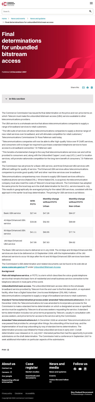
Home (4, 18)
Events (52, 376)
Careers (7, 372)
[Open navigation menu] (91, 3)
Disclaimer (19, 393)
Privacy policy (7, 393)
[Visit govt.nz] (82, 393)
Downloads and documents (33, 377)
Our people (7, 376)
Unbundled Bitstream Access (47, 267)
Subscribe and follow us (59, 380)
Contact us (7, 368)
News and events (18, 18)
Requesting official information (10, 381)
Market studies (32, 372)
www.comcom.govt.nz (14, 267)
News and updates (37, 18)
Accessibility (30, 393)
